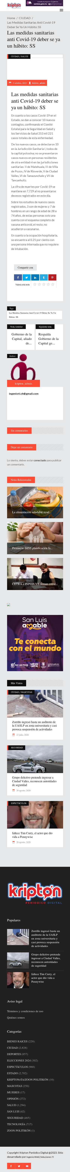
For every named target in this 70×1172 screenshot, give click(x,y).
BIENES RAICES (17, 1041)
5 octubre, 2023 (19, 82)
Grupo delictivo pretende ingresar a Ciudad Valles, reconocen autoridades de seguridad (34, 781)
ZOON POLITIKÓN (19, 1130)
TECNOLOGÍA (16, 1124)
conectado (40, 460)
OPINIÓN (13, 1098)
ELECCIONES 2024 (19, 1060)
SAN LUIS (13, 1111)
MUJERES (13, 1092)
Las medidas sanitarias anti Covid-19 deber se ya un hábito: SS (32, 314)
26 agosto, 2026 (23, 790)
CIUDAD (25, 18)
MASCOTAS (26, 692)
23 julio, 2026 (22, 734)
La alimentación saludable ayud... (32, 512)
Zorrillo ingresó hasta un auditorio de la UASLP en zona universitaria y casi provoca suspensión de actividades (34, 725)
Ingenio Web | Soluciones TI (40, 1157)
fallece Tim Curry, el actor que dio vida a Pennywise (32, 835)
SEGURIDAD (17, 747)
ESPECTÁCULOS (18, 803)
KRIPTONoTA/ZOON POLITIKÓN (27, 1079)
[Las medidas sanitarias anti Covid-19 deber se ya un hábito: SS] (23, 370)
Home (11, 18)
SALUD (24, 56)
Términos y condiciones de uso (25, 1011)
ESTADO (12, 1073)
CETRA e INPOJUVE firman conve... (35, 584)
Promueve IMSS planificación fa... (32, 548)
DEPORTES (14, 1054)
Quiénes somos (16, 1017)
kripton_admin (38, 82)
